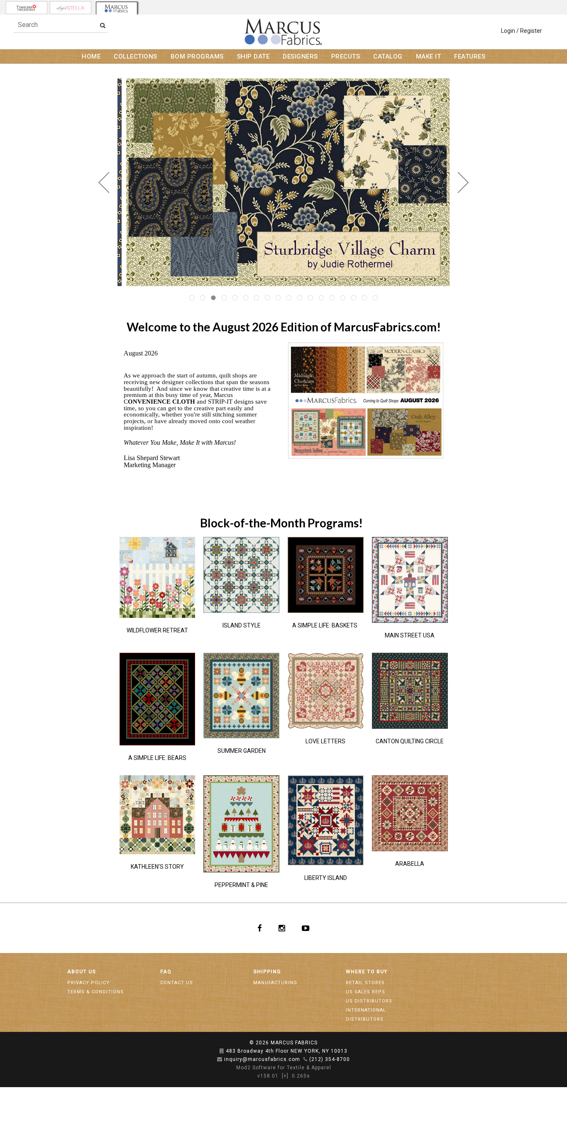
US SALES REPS (365, 992)
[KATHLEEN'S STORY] (158, 814)
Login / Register (521, 30)
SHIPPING (267, 972)
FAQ (165, 972)
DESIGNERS (300, 56)
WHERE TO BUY (367, 972)
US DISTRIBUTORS (369, 1001)
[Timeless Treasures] (26, 7)
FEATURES (469, 56)
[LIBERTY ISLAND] (326, 820)
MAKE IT (428, 56)
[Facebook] (259, 928)
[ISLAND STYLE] (241, 575)
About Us (81, 972)
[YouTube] (306, 928)
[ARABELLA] (410, 813)
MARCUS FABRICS (294, 1043)
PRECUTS (345, 56)
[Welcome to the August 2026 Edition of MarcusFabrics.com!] (366, 400)
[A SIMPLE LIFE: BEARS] (158, 699)
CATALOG (388, 56)
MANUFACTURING (275, 982)
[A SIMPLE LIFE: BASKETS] (326, 575)
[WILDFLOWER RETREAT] (158, 577)
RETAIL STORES (365, 982)
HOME (91, 56)
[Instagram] (282, 928)
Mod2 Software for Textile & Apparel (283, 1068)
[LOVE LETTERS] (326, 691)
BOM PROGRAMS (197, 56)
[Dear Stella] (70, 7)
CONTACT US (176, 982)
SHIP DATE (253, 56)
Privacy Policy (88, 982)
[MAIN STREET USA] (410, 580)
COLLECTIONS (135, 56)
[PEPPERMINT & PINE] (241, 823)
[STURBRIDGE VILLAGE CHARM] (283, 182)
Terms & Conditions (95, 992)
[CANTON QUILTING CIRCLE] (410, 691)
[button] (103, 182)
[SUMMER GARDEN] (241, 695)
